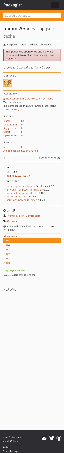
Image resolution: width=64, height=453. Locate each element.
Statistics (7, 447)
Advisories (9, 147)
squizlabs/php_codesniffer (21, 200)
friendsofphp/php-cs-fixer (21, 193)
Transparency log (13, 109)
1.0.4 (7, 245)
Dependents (10, 124)
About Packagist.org (12, 437)
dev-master (10, 236)
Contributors (33, 215)
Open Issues (10, 135)
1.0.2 (7, 254)
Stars (6, 131)
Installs (7, 121)
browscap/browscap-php (20, 186)
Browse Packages (11, 451)
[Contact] (44, 438)
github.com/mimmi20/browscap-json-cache (28, 98)
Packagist (12, 5)
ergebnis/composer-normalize (23, 189)
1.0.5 (7, 240)
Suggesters (9, 128)
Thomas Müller (15, 215)
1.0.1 (7, 258)
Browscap (13, 221)
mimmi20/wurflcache (18, 175)
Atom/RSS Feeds (10, 441)
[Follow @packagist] (51, 438)
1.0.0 (7, 263)
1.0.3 (7, 249)
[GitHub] (58, 438)
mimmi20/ (14, 28)
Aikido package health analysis (20, 150)
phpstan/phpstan (16, 196)
